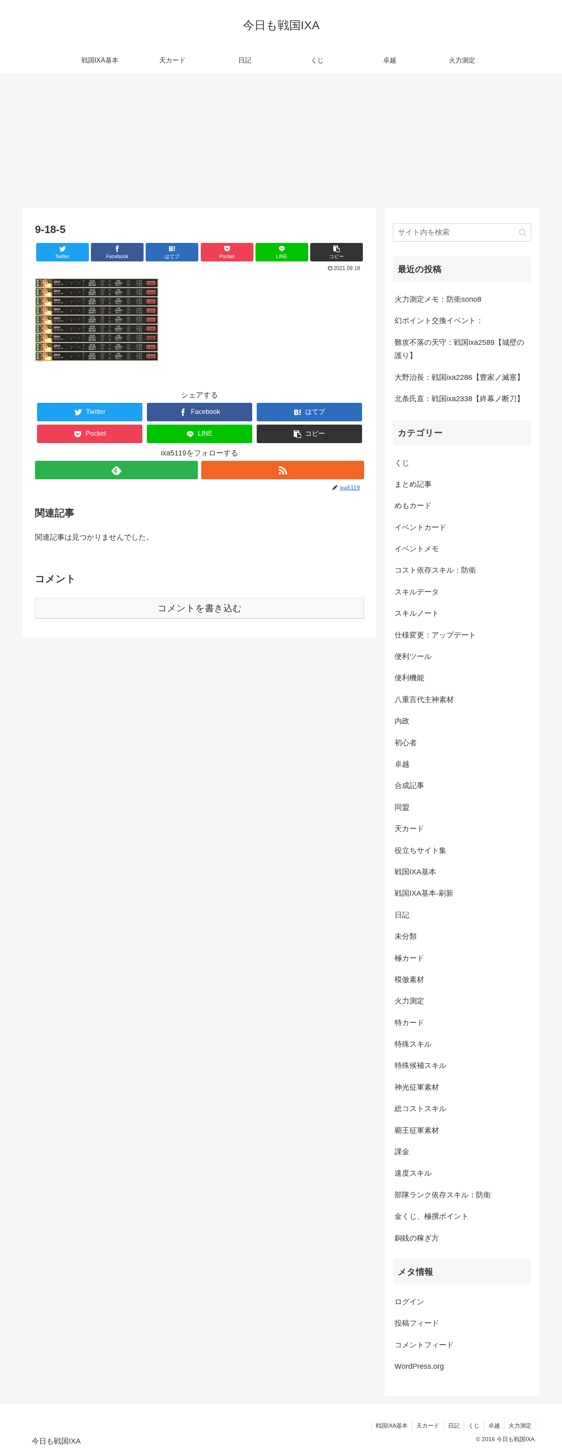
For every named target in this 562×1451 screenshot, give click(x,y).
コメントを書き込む (200, 608)
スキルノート (417, 613)
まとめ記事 (413, 484)
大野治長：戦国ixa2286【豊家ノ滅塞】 (459, 377)
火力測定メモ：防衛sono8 (438, 299)
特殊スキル (413, 1044)
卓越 (402, 764)
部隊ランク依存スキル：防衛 (443, 1195)
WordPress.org (419, 1366)
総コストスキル (420, 1108)
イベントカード (420, 527)
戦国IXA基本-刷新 (424, 893)
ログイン (409, 1302)
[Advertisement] (281, 140)
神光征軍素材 (417, 1087)
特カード (409, 1023)
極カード (409, 958)
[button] (336, 252)
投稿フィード (417, 1323)
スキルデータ (417, 592)
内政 (402, 721)
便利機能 (409, 678)
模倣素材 (409, 979)
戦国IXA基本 (415, 872)
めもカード (413, 505)
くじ (402, 463)
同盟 (402, 807)
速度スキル (413, 1173)
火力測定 (409, 1001)
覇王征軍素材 (417, 1130)
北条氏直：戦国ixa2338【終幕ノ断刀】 (459, 399)
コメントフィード (424, 1345)
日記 (402, 915)
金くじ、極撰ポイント (432, 1216)
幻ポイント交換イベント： (439, 321)
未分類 (406, 936)
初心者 (406, 743)
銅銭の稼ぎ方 (417, 1238)
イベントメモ (417, 549)
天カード (409, 829)
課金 (402, 1152)
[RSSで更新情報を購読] (282, 470)
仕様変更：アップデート (435, 635)
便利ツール (413, 656)
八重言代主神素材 (424, 699)
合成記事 (409, 785)
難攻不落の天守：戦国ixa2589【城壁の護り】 (459, 349)
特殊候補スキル (420, 1065)
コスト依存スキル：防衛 (435, 570)
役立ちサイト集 (420, 850)
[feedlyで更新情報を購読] (116, 470)
